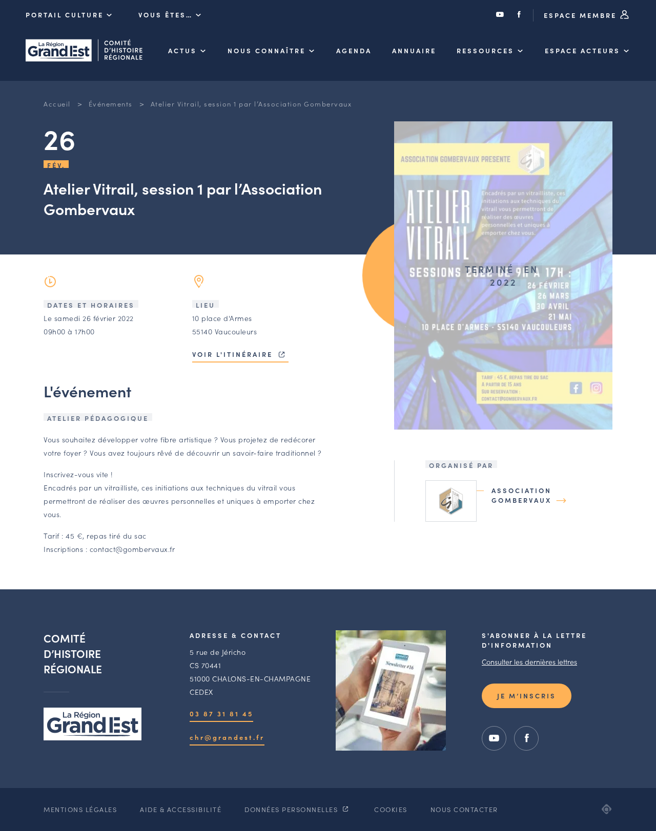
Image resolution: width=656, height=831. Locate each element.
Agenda (354, 50)
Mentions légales (80, 809)
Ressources (485, 50)
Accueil (57, 104)
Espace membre (582, 15)
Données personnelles (292, 809)
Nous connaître (266, 50)
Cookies (390, 809)
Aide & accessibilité (180, 809)
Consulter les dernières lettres (529, 661)
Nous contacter (464, 809)
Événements (111, 104)
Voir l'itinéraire (234, 354)
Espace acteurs (582, 50)
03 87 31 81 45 (221, 713)
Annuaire (414, 50)
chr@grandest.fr (227, 737)
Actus (182, 50)
